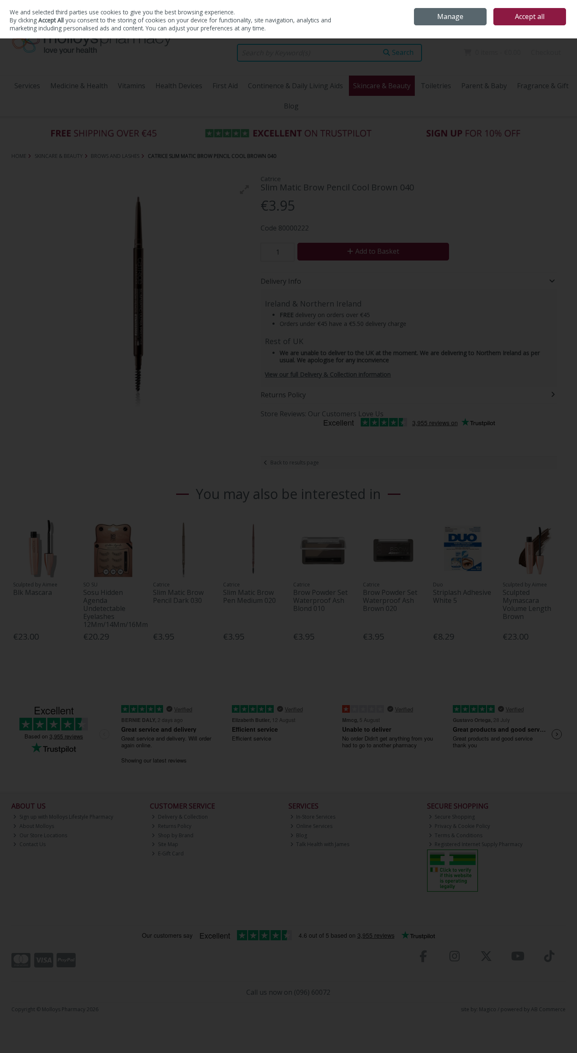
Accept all (529, 16)
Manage (450, 16)
